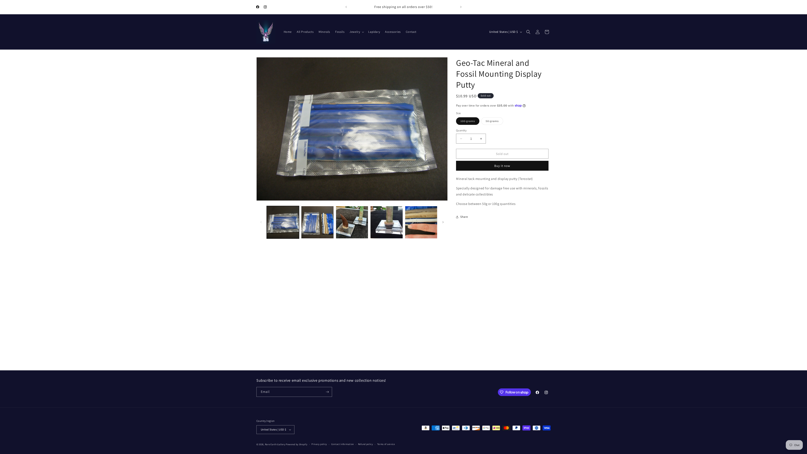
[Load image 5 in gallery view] (421, 222)
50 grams (494, 122)
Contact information (342, 444)
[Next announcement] (460, 7)
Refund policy (365, 444)
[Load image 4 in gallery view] (386, 222)
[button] (356, 31)
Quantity (461, 130)
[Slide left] (261, 222)
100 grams (469, 122)
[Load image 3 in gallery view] (352, 222)
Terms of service (386, 444)
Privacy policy (319, 444)
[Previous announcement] (346, 7)
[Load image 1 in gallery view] (283, 222)
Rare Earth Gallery (275, 444)
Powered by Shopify (296, 444)
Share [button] (464, 217)
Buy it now (502, 166)
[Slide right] (443, 222)
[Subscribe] (327, 392)
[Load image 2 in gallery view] (317, 222)
